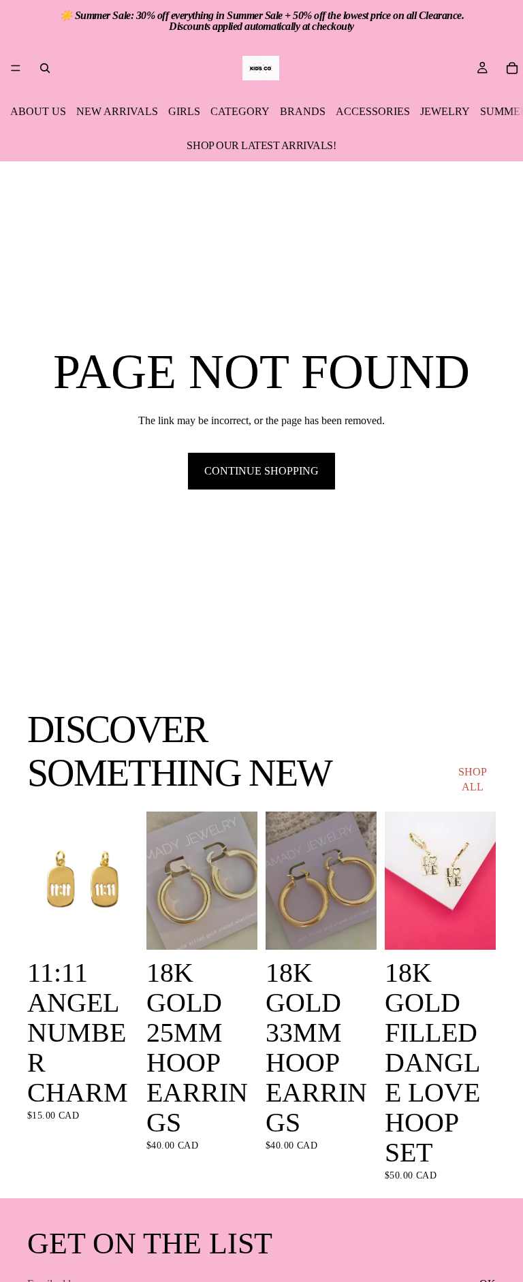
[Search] (45, 68)
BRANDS (303, 111)
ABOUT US (38, 111)
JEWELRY (445, 111)
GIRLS (184, 111)
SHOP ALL (472, 779)
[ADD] (117, 929)
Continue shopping (261, 471)
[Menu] (15, 68)
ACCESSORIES (373, 111)
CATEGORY (240, 111)
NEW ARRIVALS (117, 111)
